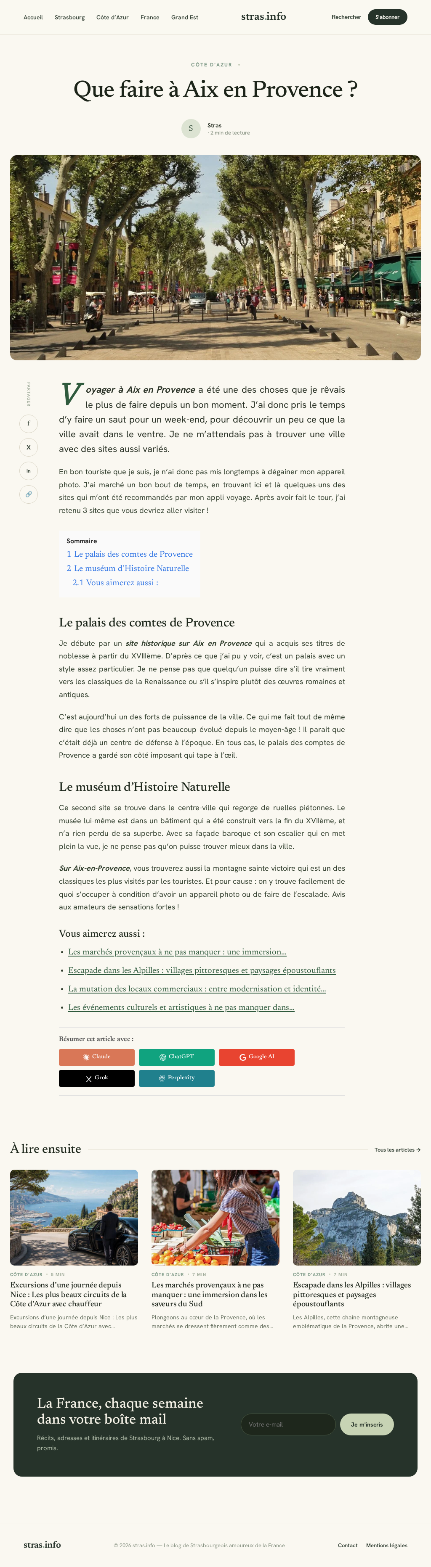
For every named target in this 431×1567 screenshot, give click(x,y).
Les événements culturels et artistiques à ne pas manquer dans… (181, 1008)
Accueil (33, 17)
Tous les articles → (398, 1149)
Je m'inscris (367, 1424)
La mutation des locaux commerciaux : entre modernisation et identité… (197, 989)
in (29, 471)
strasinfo (263, 17)
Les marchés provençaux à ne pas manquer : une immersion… (177, 952)
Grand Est (184, 17)
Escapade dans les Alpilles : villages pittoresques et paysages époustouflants (202, 971)
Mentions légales (386, 1545)
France (150, 17)
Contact (348, 1545)
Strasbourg (70, 17)
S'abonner (387, 17)
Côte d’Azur (112, 17)
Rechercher (346, 17)
